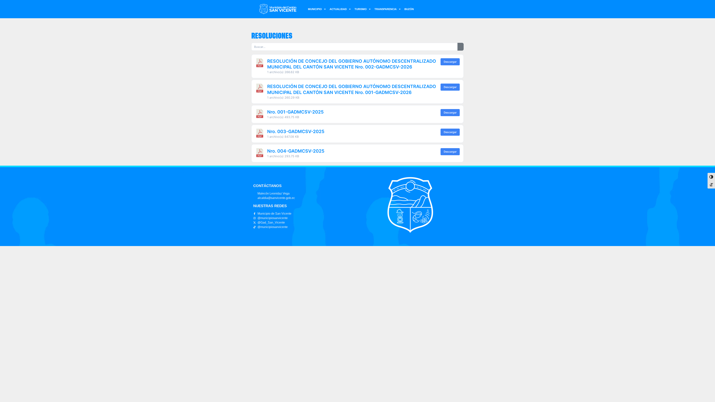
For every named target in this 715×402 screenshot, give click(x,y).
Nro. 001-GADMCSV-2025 (295, 112)
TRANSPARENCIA (385, 9)
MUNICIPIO (315, 9)
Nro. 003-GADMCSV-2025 (295, 131)
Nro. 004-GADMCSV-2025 (295, 151)
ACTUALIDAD (338, 9)
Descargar (450, 61)
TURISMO (361, 9)
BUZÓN (409, 9)
